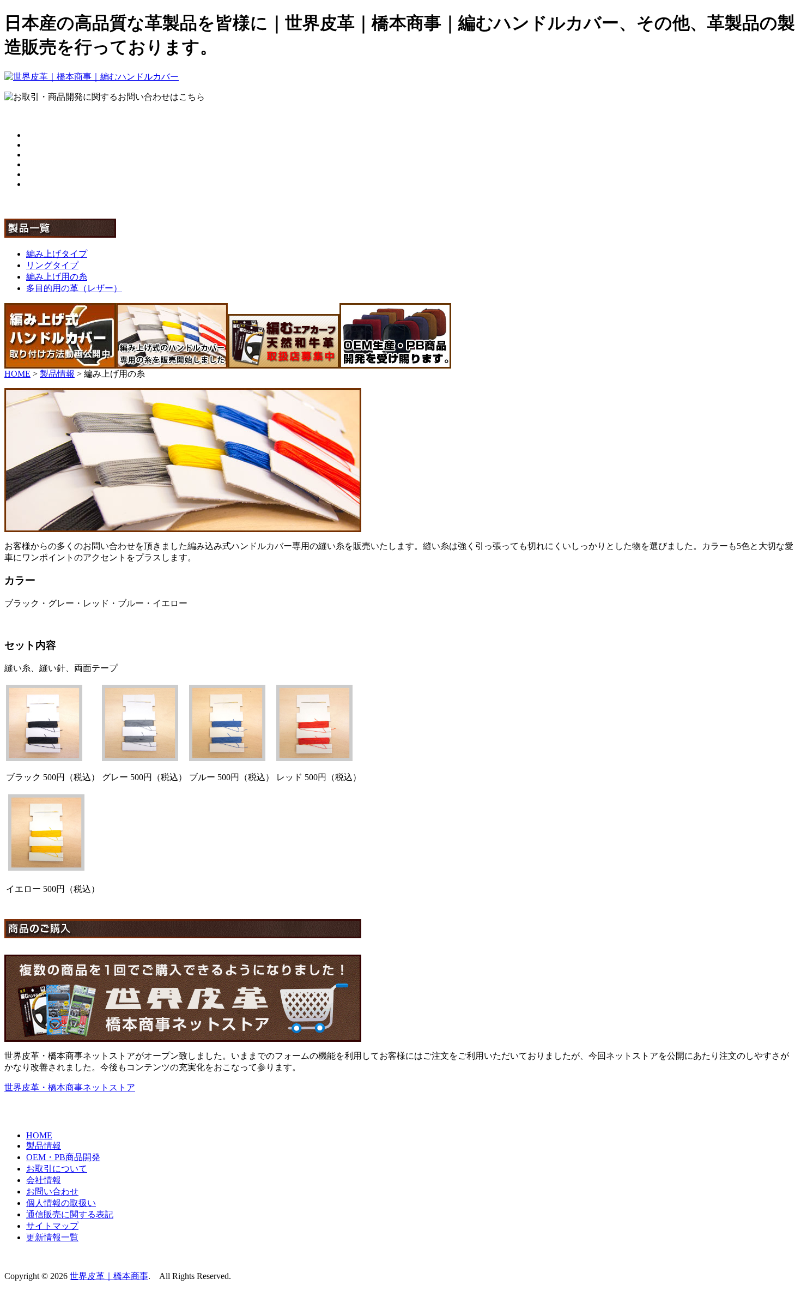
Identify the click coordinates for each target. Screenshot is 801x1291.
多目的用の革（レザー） (74, 288)
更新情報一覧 (52, 1237)
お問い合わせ (52, 1191)
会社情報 (43, 1180)
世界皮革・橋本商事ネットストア (69, 1087)
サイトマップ (52, 1225)
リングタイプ (52, 265)
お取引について (56, 1168)
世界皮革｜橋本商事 (109, 1276)
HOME (17, 373)
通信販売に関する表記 (69, 1214)
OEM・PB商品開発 (63, 1157)
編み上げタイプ (56, 253)
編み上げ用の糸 (56, 276)
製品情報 (57, 373)
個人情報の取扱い (61, 1203)
